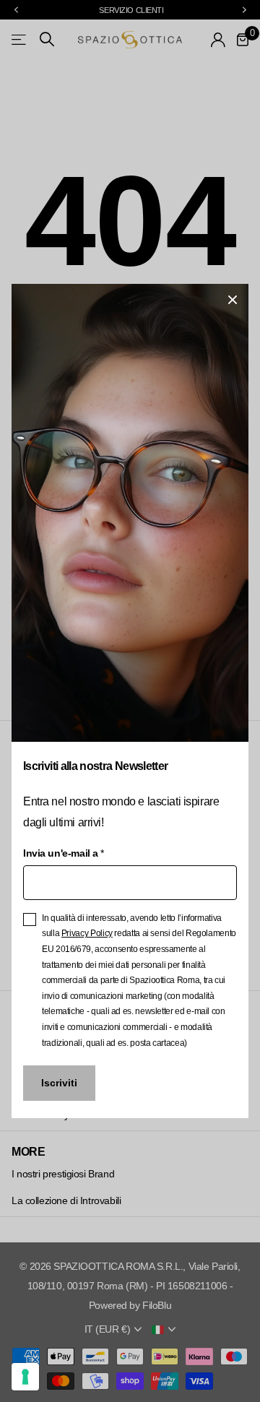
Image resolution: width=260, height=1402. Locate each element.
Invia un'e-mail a (63, 853)
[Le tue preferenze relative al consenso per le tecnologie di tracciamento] (25, 1376)
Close (232, 300)
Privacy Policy (87, 933)
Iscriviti (59, 1083)
